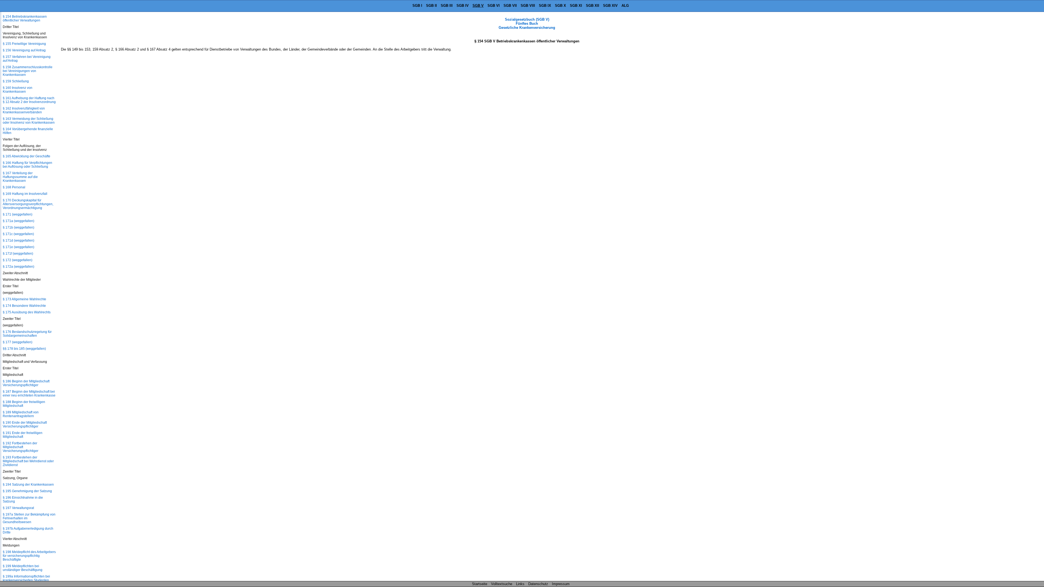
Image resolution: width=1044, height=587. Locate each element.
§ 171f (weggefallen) (18, 253)
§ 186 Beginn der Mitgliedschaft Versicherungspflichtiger (26, 383)
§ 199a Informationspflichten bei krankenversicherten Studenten (26, 578)
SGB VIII (528, 6)
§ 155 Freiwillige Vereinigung (24, 44)
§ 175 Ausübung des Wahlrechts (27, 312)
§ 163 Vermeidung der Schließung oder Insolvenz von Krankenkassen (29, 120)
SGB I (417, 6)
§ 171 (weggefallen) (17, 214)
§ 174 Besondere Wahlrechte (24, 306)
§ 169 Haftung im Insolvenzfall (25, 194)
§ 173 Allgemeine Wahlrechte (24, 299)
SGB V (478, 6)
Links (520, 584)
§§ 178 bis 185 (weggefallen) (24, 349)
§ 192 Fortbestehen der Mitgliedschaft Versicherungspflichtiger (20, 447)
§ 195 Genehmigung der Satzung (27, 491)
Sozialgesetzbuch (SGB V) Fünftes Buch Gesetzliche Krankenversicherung (527, 23)
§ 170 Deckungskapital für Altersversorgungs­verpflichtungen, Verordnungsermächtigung (28, 204)
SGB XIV (610, 6)
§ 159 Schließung (16, 81)
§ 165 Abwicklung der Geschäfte (26, 156)
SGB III (447, 6)
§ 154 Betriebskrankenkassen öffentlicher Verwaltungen (25, 18)
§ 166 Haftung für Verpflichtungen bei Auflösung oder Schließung (27, 164)
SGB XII (592, 6)
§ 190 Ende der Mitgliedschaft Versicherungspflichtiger (25, 424)
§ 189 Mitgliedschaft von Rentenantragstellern (21, 414)
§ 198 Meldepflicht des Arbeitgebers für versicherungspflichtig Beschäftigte (29, 555)
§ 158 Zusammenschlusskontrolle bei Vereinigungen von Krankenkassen (27, 71)
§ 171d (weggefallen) (18, 240)
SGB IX (545, 6)
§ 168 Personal (14, 187)
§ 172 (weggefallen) (17, 260)
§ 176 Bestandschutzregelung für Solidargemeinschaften (27, 334)
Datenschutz (538, 584)
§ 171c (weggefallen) (18, 234)
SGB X (560, 6)
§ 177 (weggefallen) (17, 342)
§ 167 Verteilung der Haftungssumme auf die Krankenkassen (20, 177)
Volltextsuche (501, 584)
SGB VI (493, 6)
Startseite (479, 584)
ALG (625, 6)
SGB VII (510, 6)
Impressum (561, 584)
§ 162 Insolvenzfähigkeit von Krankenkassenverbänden (24, 110)
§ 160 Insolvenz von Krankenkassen (17, 89)
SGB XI (576, 6)
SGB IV (462, 6)
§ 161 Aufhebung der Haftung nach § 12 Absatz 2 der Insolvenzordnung (29, 100)
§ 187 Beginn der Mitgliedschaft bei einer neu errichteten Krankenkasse (29, 393)
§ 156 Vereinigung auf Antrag (24, 50)
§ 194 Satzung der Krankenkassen (28, 484)
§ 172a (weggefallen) (18, 266)
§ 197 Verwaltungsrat (18, 508)
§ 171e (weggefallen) (18, 247)
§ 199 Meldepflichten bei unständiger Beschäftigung (22, 568)
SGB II (431, 6)
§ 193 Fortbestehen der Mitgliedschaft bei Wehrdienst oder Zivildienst (28, 461)
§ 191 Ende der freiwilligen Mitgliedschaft (22, 435)
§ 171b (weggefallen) (18, 227)
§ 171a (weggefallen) (18, 221)
